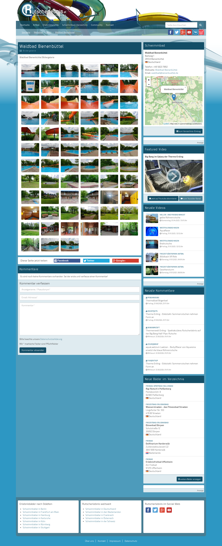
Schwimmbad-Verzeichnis (75, 25)
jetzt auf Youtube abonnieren (164, 198)
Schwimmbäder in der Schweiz (100, 521)
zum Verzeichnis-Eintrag (189, 131)
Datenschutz (131, 541)
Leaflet (166, 123)
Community (97, 25)
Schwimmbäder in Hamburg (36, 515)
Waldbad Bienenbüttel (64, 32)
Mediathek (38, 32)
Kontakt (110, 25)
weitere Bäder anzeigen (190, 479)
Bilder (49, 32)
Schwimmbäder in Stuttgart (36, 527)
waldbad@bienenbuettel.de (164, 73)
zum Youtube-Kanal (192, 198)
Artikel (36, 25)
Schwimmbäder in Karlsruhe (36, 518)
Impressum (115, 541)
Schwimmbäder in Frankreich (99, 515)
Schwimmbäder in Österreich (99, 518)
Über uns (89, 541)
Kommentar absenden (33, 350)
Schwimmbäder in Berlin (34, 509)
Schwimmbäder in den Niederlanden (103, 512)
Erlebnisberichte (51, 25)
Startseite (25, 25)
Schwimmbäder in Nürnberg (36, 524)
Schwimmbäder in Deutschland (100, 509)
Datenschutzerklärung (51, 339)
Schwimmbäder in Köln (34, 521)
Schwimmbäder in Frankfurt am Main (41, 512)
